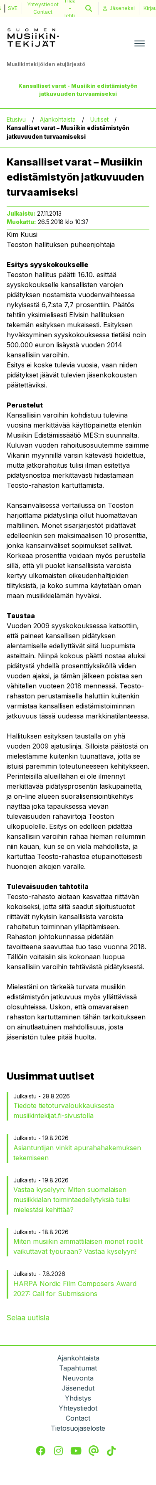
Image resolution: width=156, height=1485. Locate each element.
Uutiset (99, 119)
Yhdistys (78, 1398)
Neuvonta (78, 1378)
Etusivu (16, 119)
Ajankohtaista (58, 119)
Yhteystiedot (43, 4)
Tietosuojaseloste (78, 1428)
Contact (42, 12)
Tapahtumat (78, 1368)
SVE (12, 8)
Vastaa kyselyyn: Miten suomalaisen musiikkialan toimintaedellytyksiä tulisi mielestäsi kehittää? (71, 1199)
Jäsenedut (78, 1388)
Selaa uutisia (28, 1317)
